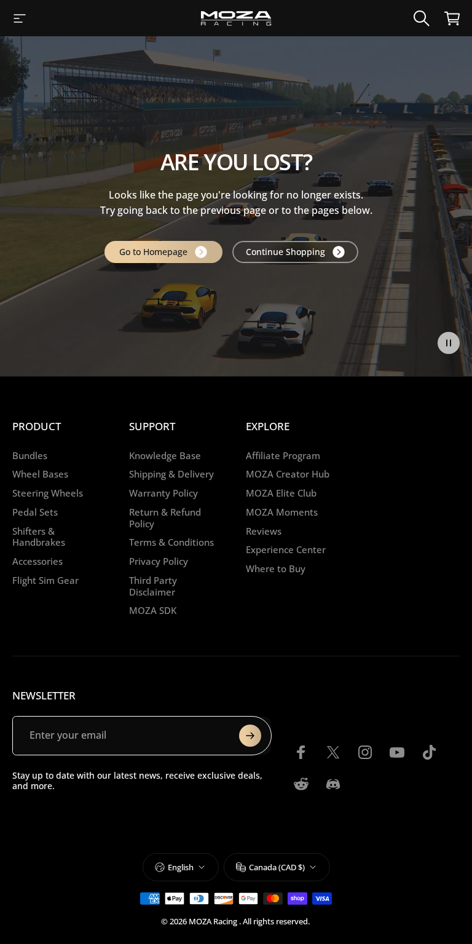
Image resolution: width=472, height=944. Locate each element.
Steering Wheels (47, 493)
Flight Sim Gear (45, 580)
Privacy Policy (158, 561)
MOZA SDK (152, 610)
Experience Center (286, 550)
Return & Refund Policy (165, 518)
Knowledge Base (165, 456)
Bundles (29, 456)
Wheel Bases (40, 474)
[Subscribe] (250, 736)
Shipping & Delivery (171, 474)
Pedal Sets (35, 512)
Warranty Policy (163, 493)
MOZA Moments (282, 512)
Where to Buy (275, 569)
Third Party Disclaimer (153, 586)
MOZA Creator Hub (287, 474)
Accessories (37, 561)
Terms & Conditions (171, 542)
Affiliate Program (283, 456)
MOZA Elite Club (281, 493)
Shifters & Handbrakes (38, 537)
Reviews (263, 531)
